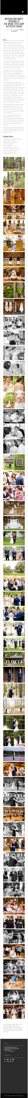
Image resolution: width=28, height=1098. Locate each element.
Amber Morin (11, 143)
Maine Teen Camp (17, 42)
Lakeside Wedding (9, 1024)
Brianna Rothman (14, 142)
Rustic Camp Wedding (10, 1030)
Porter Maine (15, 1029)
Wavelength (9, 145)
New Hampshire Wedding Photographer (12, 1028)
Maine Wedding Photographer (12, 1025)
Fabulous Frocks (13, 150)
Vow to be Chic (16, 148)
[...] (5, 1059)
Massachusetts (12, 1027)
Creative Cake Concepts (11, 147)
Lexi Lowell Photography (16, 139)
